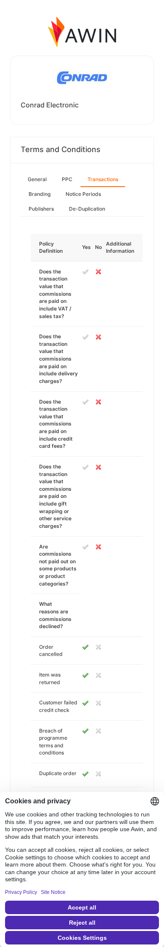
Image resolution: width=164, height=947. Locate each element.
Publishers (41, 209)
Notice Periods (83, 194)
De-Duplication (87, 209)
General (37, 179)
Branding (39, 194)
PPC (67, 179)
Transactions (102, 179)
